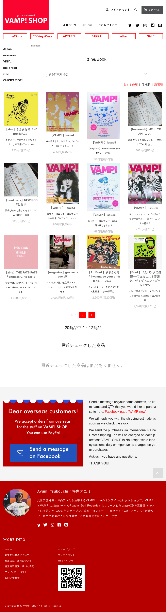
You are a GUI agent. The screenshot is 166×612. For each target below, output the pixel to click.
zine (6, 74)
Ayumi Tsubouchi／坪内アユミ (64, 491)
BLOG (88, 25)
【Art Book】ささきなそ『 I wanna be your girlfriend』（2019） (103, 276)
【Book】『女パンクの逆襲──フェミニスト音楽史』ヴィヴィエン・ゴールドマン (145, 279)
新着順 (158, 84)
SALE (150, 36)
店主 (46, 516)
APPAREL (69, 36)
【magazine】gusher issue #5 (62, 274)
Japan (7, 49)
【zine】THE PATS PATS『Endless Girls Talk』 (21, 274)
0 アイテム (154, 10)
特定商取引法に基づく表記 (19, 566)
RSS (60, 560)
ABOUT (70, 25)
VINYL (7, 61)
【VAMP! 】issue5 (104, 142)
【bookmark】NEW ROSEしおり (21, 202)
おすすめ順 (130, 84)
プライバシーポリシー (17, 572)
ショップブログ (66, 549)
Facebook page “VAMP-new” (125, 411)
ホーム (8, 549)
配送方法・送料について (18, 560)
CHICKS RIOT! (13, 80)
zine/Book (15, 36)
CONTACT (108, 25)
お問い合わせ (12, 577)
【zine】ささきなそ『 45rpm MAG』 (21, 131)
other (123, 36)
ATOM (69, 560)
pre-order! (10, 67)
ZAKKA (96, 36)
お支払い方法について (17, 555)
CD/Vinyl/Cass (42, 36)
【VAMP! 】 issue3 (62, 207)
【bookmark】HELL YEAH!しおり (145, 131)
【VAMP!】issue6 (104, 214)
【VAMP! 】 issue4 (145, 208)
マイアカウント (120, 9)
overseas (9, 55)
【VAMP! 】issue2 (62, 135)
